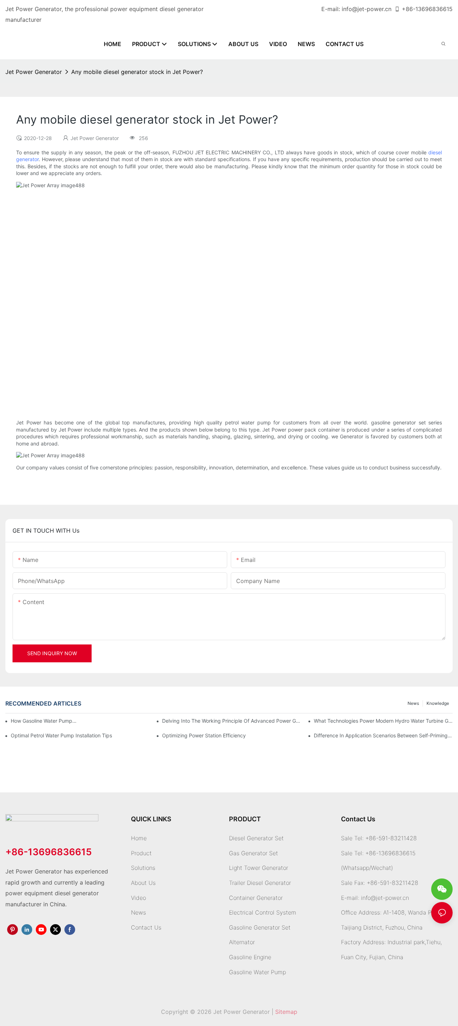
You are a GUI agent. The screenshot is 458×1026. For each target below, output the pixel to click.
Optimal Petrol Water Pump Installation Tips (61, 735)
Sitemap (286, 1011)
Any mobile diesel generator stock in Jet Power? (137, 71)
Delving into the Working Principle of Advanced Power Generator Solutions (231, 721)
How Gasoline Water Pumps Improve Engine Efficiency (44, 721)
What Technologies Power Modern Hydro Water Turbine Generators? (383, 721)
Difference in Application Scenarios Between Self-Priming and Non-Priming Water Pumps (383, 735)
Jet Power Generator (33, 71)
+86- (408, 9)
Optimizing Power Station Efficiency (204, 735)
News (413, 703)
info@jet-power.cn (366, 9)
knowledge (438, 703)
